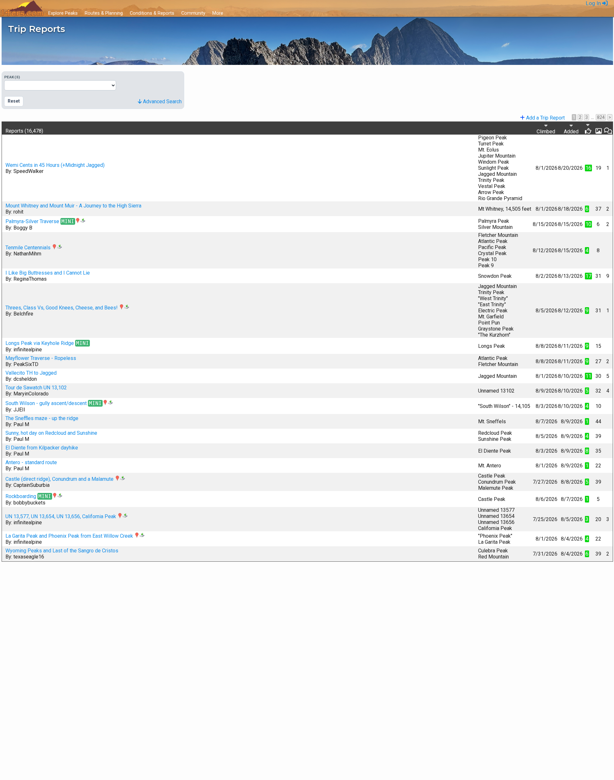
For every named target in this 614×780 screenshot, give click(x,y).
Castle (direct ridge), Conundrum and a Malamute (59, 479)
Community (193, 13)
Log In (594, 3)
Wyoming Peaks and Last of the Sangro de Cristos (61, 551)
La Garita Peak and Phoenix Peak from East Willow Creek (69, 536)
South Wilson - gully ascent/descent (46, 403)
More (217, 13)
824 (601, 117)
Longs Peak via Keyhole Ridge (39, 343)
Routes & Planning (104, 13)
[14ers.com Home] (22, 8)
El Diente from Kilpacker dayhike (41, 448)
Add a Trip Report (545, 118)
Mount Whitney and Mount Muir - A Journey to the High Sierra (73, 206)
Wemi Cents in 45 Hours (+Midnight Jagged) (55, 165)
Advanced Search (162, 101)
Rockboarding (20, 496)
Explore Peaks (63, 13)
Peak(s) (12, 77)
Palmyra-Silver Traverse (32, 221)
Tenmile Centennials (28, 248)
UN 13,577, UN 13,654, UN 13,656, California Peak (60, 516)
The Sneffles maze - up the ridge (41, 418)
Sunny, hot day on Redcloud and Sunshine (51, 433)
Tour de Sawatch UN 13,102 (36, 388)
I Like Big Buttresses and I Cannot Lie (47, 273)
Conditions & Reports (152, 13)
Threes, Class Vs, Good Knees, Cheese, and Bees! (61, 308)
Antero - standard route (31, 462)
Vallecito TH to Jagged (31, 373)
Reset (14, 101)
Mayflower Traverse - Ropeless (40, 358)
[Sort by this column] (571, 125)
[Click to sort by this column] (587, 125)
